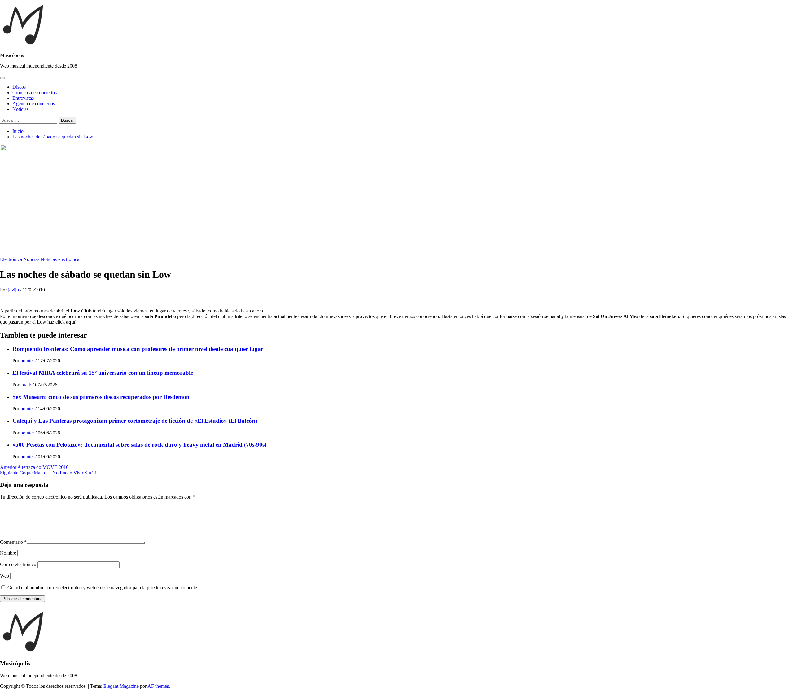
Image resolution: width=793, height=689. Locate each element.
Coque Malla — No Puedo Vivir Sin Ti (48, 472)
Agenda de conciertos (33, 103)
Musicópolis (12, 55)
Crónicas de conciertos (34, 92)
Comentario (13, 542)
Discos (19, 86)
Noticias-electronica (60, 259)
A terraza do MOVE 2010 (34, 467)
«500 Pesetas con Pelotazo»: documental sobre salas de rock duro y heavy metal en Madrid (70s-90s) (139, 444)
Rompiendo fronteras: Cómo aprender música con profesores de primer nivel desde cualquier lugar (137, 349)
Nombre (8, 553)
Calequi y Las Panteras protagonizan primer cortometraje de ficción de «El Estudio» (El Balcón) (134, 420)
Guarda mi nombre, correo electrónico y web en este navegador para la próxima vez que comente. (102, 587)
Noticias (20, 109)
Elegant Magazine (121, 686)
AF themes (158, 686)
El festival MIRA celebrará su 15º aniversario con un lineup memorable (102, 372)
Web (4, 575)
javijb (14, 289)
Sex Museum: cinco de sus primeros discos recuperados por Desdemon (101, 397)
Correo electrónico (18, 564)
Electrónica (11, 259)
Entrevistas (23, 98)
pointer (27, 360)
